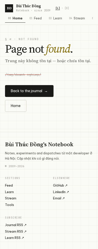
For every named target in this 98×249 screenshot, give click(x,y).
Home (15, 18)
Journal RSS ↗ (16, 225)
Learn (55, 18)
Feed (35, 18)
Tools (9, 205)
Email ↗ (59, 198)
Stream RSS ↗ (16, 231)
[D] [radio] (67, 8)
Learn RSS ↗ (14, 238)
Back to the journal (29, 91)
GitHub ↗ (60, 185)
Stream (77, 18)
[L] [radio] (58, 8)
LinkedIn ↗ (61, 192)
